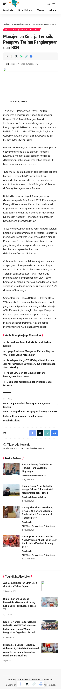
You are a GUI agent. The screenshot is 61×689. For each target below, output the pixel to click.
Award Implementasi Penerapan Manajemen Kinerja (26, 405)
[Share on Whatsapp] (21, 56)
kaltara (7, 416)
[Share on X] (16, 56)
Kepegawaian (19, 416)
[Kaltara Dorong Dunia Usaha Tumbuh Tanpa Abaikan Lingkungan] (11, 469)
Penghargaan (35, 416)
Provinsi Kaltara (11, 420)
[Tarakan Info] (19, 3)
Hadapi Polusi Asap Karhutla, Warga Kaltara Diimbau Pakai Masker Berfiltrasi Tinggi (37, 489)
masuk (19, 448)
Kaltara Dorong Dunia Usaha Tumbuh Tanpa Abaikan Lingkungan (37, 468)
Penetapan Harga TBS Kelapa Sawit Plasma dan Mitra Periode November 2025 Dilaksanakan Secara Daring (29, 364)
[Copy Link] (26, 56)
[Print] (31, 56)
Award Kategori (11, 411)
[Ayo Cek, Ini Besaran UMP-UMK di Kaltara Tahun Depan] (49, 586)
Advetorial (11, 30)
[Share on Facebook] (11, 56)
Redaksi (11, 64)
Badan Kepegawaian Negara (36, 411)
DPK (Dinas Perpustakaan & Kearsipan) (38, 526)
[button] (6, 3)
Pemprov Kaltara (29, 30)
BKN (54, 411)
